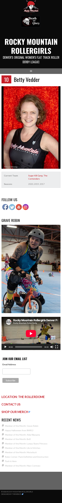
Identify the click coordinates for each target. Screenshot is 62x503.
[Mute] (51, 346)
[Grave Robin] (31, 312)
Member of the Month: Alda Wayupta (22, 434)
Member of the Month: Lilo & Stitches (22, 448)
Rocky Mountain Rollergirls (31, 46)
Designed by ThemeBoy (11, 494)
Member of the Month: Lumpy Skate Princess (26, 443)
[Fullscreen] (56, 346)
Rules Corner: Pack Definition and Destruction (26, 457)
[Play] (5, 346)
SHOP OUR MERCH (15, 412)
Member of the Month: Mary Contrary (22, 465)
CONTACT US (11, 404)
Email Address (9, 364)
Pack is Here (11, 461)
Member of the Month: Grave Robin (21, 426)
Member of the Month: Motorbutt (21, 452)
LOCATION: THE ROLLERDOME (23, 397)
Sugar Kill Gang (35, 175)
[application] (31, 333)
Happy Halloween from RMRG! (19, 430)
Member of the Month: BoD (18, 439)
